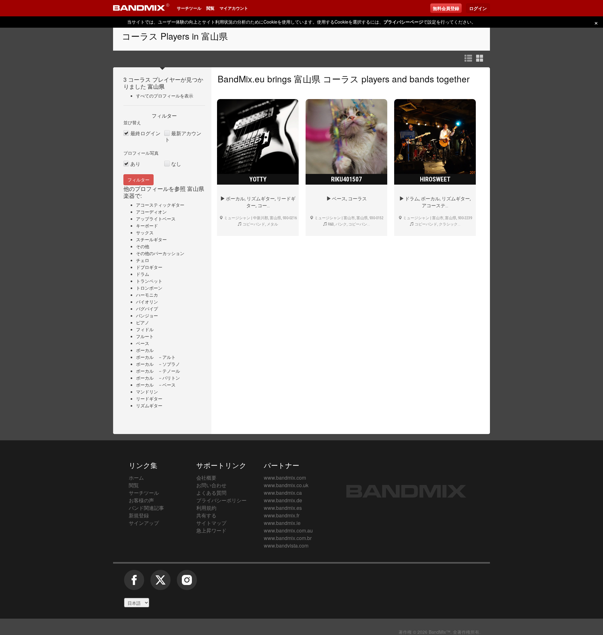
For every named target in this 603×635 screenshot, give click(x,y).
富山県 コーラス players (341, 78)
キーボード (147, 225)
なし (176, 164)
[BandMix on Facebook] (134, 583)
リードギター (149, 398)
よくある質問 (211, 492)
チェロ (142, 260)
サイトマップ (211, 522)
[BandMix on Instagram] (187, 583)
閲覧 (210, 8)
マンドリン (147, 391)
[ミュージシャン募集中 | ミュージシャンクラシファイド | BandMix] (141, 8)
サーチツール (189, 8)
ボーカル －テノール (158, 371)
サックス (145, 232)
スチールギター (151, 239)
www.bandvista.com (286, 545)
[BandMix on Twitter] (160, 583)
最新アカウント (183, 136)
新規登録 (139, 515)
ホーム (136, 477)
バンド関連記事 (146, 507)
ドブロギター (149, 267)
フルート (145, 336)
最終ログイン (145, 133)
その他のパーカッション (160, 253)
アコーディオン (151, 212)
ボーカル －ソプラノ (158, 364)
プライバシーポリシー (221, 500)
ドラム (142, 274)
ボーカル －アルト (156, 357)
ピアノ (142, 322)
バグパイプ (147, 308)
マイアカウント (234, 8)
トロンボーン (149, 288)
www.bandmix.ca (283, 492)
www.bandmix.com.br (288, 538)
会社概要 (206, 477)
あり (135, 164)
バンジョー (147, 315)
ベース (142, 343)
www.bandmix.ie (282, 522)
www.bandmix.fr (281, 515)
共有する (206, 515)
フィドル (145, 329)
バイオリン (147, 301)
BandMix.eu (241, 78)
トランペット (149, 281)
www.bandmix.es (283, 507)
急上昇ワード (211, 530)
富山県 (156, 86)
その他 (142, 246)
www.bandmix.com (285, 477)
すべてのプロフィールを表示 (164, 95)
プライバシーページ (403, 22)
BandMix (406, 491)
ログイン (478, 8)
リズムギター (149, 405)
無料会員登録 (446, 8)
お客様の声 (141, 500)
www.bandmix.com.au (288, 530)
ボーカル (145, 350)
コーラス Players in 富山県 (175, 36)
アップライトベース (156, 218)
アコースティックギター (160, 205)
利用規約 (206, 507)
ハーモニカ (147, 295)
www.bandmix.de (283, 500)
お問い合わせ (211, 485)
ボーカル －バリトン (158, 378)
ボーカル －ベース (156, 385)
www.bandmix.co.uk (286, 485)
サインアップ (144, 522)
